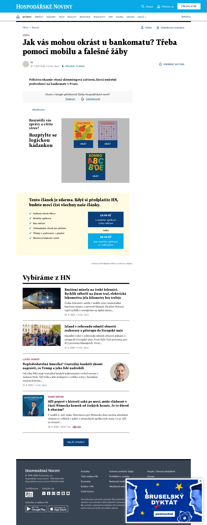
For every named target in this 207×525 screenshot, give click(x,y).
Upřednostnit (93, 99)
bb (31, 62)
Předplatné (189, 6)
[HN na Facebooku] (48, 493)
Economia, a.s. (46, 475)
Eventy (150, 476)
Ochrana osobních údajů (121, 471)
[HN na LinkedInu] (58, 493)
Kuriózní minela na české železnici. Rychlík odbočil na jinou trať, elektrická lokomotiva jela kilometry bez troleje (95, 293)
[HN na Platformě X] (43, 493)
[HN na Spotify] (63, 493)
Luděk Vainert (31, 359)
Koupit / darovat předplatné (161, 471)
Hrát (83, 143)
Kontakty (85, 471)
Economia (86, 481)
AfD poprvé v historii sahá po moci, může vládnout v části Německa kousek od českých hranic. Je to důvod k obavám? (88, 405)
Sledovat (70, 99)
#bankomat (38, 109)
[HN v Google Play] (36, 509)
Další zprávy (76, 442)
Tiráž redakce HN (89, 476)
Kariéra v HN (87, 486)
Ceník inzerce (87, 491)
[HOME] (17, 17)
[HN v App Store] (58, 509)
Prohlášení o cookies (119, 476)
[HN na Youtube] (68, 493)
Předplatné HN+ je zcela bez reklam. (117, 263)
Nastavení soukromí (119, 481)
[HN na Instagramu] (53, 493)
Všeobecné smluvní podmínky (124, 486)
